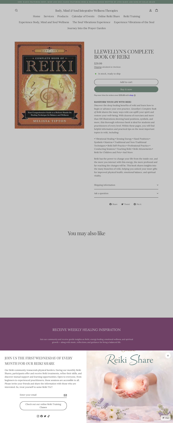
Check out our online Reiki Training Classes (43, 406)
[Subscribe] (65, 395)
